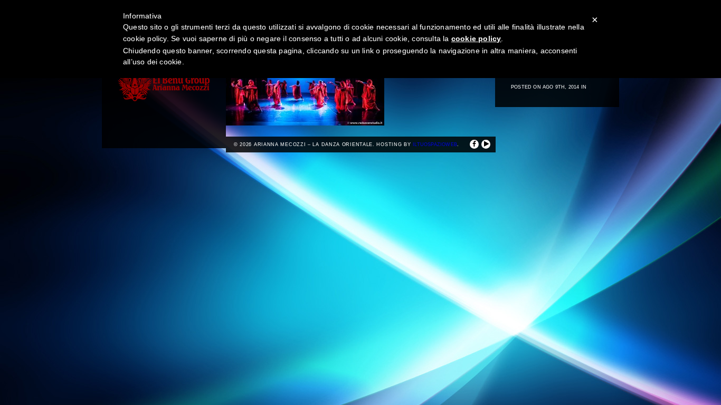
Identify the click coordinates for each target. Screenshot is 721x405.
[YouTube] (485, 144)
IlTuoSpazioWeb (435, 144)
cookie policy (476, 38)
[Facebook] (474, 144)
